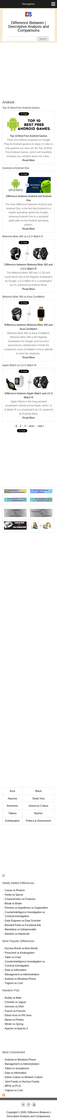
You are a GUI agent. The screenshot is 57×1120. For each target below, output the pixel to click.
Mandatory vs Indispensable (20, 929)
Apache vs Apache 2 (16, 1028)
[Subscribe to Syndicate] (3, 1095)
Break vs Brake (13, 903)
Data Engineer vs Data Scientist (23, 920)
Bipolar (38, 813)
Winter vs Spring (14, 1024)
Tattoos (12, 813)
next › (32, 426)
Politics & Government (38, 820)
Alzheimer (12, 805)
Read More (28, 160)
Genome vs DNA (14, 1006)
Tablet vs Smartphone (17, 1068)
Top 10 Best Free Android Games (28, 136)
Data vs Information (15, 970)
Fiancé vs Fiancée (15, 1011)
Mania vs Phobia (14, 1019)
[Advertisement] (28, 71)
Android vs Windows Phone (20, 978)
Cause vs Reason (15, 890)
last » (41, 426)
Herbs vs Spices (14, 894)
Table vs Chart (13, 957)
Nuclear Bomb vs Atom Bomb (21, 948)
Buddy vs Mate (13, 997)
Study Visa (38, 798)
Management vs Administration (22, 974)
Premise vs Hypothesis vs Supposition (26, 907)
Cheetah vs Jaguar (15, 1002)
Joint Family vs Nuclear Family (22, 1081)
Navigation (28, 4)
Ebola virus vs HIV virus (18, 1015)
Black (38, 791)
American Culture (38, 805)
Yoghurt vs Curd (14, 983)
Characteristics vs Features (20, 899)
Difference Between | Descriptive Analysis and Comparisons (28, 26)
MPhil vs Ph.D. (13, 1086)
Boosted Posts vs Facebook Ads (23, 925)
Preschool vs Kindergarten (20, 952)
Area (12, 791)
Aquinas (12, 798)
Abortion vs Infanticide (17, 933)
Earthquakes (12, 820)
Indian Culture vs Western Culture (24, 1077)
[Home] (28, 16)
